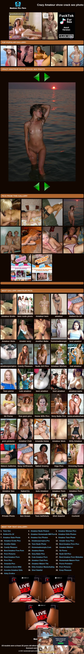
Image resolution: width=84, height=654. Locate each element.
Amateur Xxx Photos (39, 537)
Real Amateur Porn (12, 557)
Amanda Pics (9, 564)
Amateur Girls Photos (67, 534)
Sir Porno (63, 551)
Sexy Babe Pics (38, 554)
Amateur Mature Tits (40, 564)
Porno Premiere (65, 564)
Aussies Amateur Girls (13, 570)
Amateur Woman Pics (67, 531)
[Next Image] (47, 82)
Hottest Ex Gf (8, 534)
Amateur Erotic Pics (12, 541)
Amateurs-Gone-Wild (12, 567)
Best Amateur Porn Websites (71, 557)
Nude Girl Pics (65, 554)
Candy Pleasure (10, 547)
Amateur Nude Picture (40, 531)
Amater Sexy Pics (66, 541)
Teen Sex (7, 531)
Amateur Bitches (66, 547)
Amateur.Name (38, 551)
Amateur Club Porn (40, 560)
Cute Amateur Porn (40, 557)
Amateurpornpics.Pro (41, 541)
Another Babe (10, 544)
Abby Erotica (9, 573)
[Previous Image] (37, 82)
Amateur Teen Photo (66, 537)
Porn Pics (8, 560)
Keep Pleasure (65, 570)
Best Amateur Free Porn (14, 551)
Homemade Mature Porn (69, 560)
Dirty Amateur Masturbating (43, 567)
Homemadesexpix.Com (41, 547)
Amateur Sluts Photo (11, 537)
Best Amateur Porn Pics (69, 544)
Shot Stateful (37, 570)
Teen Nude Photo (39, 544)
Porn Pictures (9, 554)
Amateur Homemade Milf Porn (43, 534)
